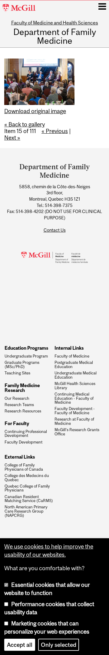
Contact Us (55, 230)
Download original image (35, 111)
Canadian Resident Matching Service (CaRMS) (29, 499)
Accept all (19, 644)
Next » (12, 137)
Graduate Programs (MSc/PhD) (22, 365)
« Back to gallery (24, 124)
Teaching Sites (17, 373)
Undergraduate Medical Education (75, 375)
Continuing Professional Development (26, 434)
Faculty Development (23, 442)
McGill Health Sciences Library (74, 386)
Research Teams (19, 405)
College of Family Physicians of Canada (24, 467)
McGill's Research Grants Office (76, 432)
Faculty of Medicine (71, 356)
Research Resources (23, 411)
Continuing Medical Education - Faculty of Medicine (74, 398)
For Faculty (17, 423)
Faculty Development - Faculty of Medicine (74, 411)
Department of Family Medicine (54, 37)
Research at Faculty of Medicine (74, 421)
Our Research (17, 398)
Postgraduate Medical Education (73, 365)
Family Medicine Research (22, 388)
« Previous (54, 131)
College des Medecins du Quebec (27, 478)
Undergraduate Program (26, 356)
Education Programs (26, 347)
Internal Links (69, 347)
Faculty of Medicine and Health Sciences (54, 22)
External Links (20, 456)
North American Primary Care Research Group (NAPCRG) (26, 511)
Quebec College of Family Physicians (27, 488)
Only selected (58, 644)
